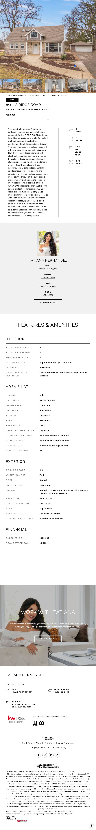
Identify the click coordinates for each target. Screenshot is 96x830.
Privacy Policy (58, 747)
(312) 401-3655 (48, 278)
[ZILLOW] (57, 755)
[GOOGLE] (51, 755)
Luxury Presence (65, 743)
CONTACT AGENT (48, 303)
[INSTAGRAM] (44, 755)
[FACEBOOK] (38, 755)
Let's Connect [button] (48, 639)
